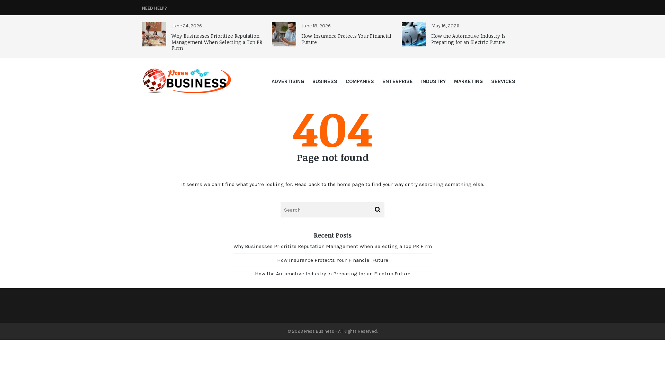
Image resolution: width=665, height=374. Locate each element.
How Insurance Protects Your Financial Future (346, 39)
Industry (433, 81)
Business (324, 81)
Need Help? (154, 8)
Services (503, 81)
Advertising (288, 81)
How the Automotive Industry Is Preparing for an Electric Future (468, 39)
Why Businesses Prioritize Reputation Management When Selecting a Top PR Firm (216, 42)
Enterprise (397, 81)
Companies (360, 81)
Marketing (468, 81)
